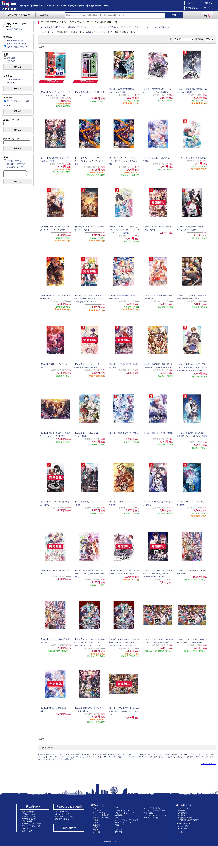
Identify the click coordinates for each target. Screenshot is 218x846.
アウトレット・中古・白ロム (155, 815)
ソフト (94, 32)
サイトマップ (183, 808)
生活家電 (96, 825)
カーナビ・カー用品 (152, 808)
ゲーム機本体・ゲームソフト (75, 27)
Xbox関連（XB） (120, 757)
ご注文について (61, 812)
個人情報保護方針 (185, 818)
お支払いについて (29, 814)
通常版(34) (11, 58)
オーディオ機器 (99, 813)
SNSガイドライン (185, 833)
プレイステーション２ (164, 757)
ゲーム (117, 827)
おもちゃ (118, 830)
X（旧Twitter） (183, 828)
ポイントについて (62, 814)
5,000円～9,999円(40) (15, 161)
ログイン (192, 3)
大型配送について (29, 819)
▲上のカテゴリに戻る (15, 29)
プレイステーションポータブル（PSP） (75, 757)
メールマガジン (184, 826)
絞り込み (17, 67)
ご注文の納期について (30, 821)
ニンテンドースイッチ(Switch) (105, 27)
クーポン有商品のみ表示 (16, 44)
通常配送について (29, 816)
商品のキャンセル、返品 (31, 824)
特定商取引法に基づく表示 (188, 820)
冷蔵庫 (95, 820)
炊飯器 (95, 822)
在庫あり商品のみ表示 (16, 40)
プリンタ (118, 818)
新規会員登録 (192, 8)
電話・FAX (119, 825)
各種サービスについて (64, 816)
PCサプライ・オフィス (124, 822)
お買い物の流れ (28, 812)
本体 (88, 32)
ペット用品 (148, 813)
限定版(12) (11, 61)
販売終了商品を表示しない (17, 47)
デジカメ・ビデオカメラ (125, 810)
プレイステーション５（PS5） (126, 754)
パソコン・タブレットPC (125, 813)
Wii (152, 757)
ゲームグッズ (206, 757)
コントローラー (105, 32)
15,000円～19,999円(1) (16, 167)
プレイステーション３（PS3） (176, 754)
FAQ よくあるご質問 (70, 806)
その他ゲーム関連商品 (64, 759)
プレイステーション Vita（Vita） (202, 754)
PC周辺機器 (119, 815)
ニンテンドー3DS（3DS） (49, 757)
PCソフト (119, 832)
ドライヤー (119, 808)
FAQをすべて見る (62, 819)
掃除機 (95, 830)
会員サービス (27, 831)
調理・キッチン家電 (101, 818)
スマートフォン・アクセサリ (126, 820)
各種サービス (27, 828)
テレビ (95, 808)
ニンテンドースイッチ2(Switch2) (75, 754)
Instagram (181, 831)
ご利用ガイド (208, 3)
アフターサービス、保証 (31, 826)
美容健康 (96, 832)
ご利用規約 (182, 813)
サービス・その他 (151, 818)
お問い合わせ (68, 828)
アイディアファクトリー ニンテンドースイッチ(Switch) (145, 27)
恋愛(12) (10, 83)
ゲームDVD (195, 757)
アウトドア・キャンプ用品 (154, 810)
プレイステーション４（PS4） (151, 754)
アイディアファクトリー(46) (18, 101)
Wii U (148, 757)
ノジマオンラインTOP (50, 27)
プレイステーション (182, 757)
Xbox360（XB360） (136, 757)
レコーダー (97, 810)
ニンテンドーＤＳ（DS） (103, 757)
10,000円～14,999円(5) (16, 164)
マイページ (208, 8)
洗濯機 (95, 827)
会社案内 (181, 815)
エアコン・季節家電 (101, 815)
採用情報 (181, 810)
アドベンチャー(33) (15, 79)
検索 (174, 15)
